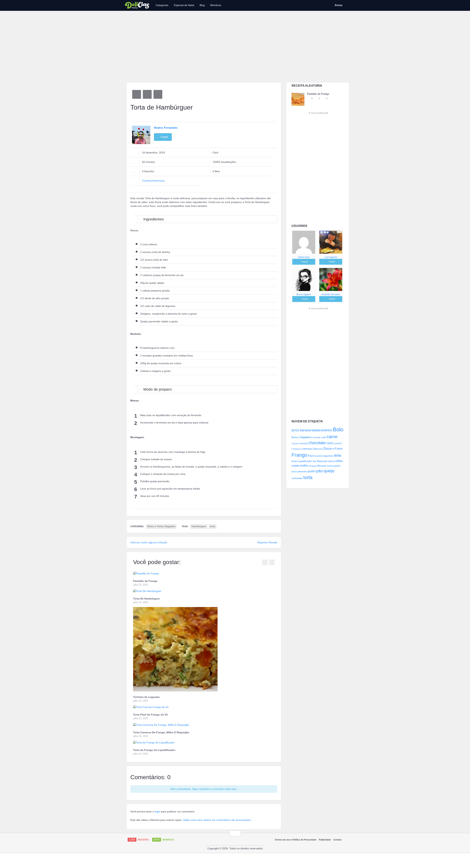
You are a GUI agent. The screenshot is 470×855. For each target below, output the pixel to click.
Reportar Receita (267, 542)
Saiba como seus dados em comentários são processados (217, 819)
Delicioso (318, 449)
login (157, 811)
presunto (302, 471)
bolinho (326, 430)
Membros (215, 5)
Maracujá (322, 461)
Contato (337, 839)
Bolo (338, 429)
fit (333, 449)
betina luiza (304, 257)
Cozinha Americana (153, 180)
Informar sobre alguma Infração (148, 542)
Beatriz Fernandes (166, 127)
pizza (294, 471)
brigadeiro (306, 437)
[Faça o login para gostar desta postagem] (316, 98)
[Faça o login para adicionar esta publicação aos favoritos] (309, 98)
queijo (329, 471)
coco (329, 443)
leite (337, 455)
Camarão (316, 437)
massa (331, 461)
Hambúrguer (198, 526)
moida (295, 465)
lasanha (318, 456)
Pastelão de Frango (145, 580)
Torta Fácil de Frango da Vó (150, 714)
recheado (297, 478)
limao (294, 461)
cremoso (306, 448)
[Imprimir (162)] (157, 94)
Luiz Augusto (330, 257)
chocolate (317, 443)
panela (330, 466)
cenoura (303, 443)
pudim (312, 471)
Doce (327, 448)
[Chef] (303, 242)
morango (313, 466)
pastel (337, 465)
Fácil (311, 455)
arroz (295, 430)
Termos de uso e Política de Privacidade (295, 839)
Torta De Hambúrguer (146, 598)
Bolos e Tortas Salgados (161, 526)
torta (307, 477)
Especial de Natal (184, 5)
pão (319, 471)
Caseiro (295, 443)
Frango (299, 455)
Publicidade (325, 839)
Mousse (321, 465)
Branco (295, 437)
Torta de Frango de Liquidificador (154, 750)
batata (316, 430)
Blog (202, 5)
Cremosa (296, 449)
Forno (339, 448)
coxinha (338, 443)
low (314, 461)
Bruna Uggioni (304, 294)
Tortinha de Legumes (146, 696)
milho (339, 461)
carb (323, 437)
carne (332, 436)
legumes (328, 455)
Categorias (162, 5)
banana (305, 430)
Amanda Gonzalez (330, 294)
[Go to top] (235, 833)
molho (304, 465)
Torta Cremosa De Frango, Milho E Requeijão (161, 732)
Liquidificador (305, 461)
